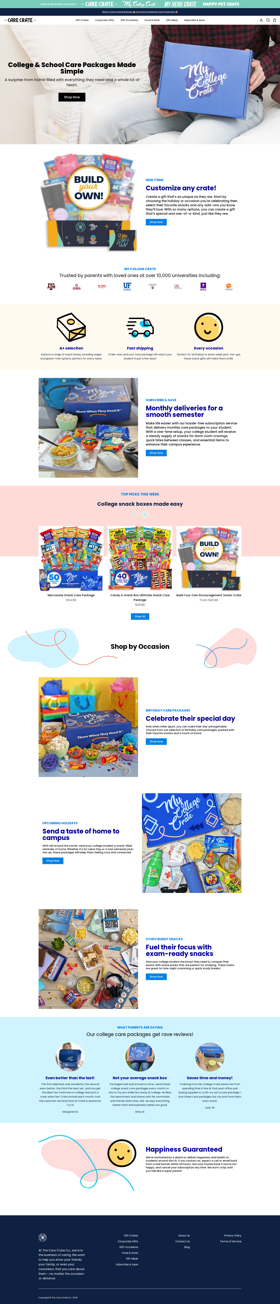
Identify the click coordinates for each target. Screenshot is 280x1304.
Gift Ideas (132, 1258)
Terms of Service (230, 1241)
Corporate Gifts (128, 1241)
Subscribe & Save (127, 1264)
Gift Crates (131, 1235)
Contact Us (182, 1241)
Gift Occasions (128, 1247)
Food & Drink (130, 1253)
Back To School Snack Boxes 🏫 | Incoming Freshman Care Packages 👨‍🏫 (140, 11)
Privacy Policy (232, 1235)
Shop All (140, 616)
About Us (184, 1235)
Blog (187, 1247)
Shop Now (72, 97)
